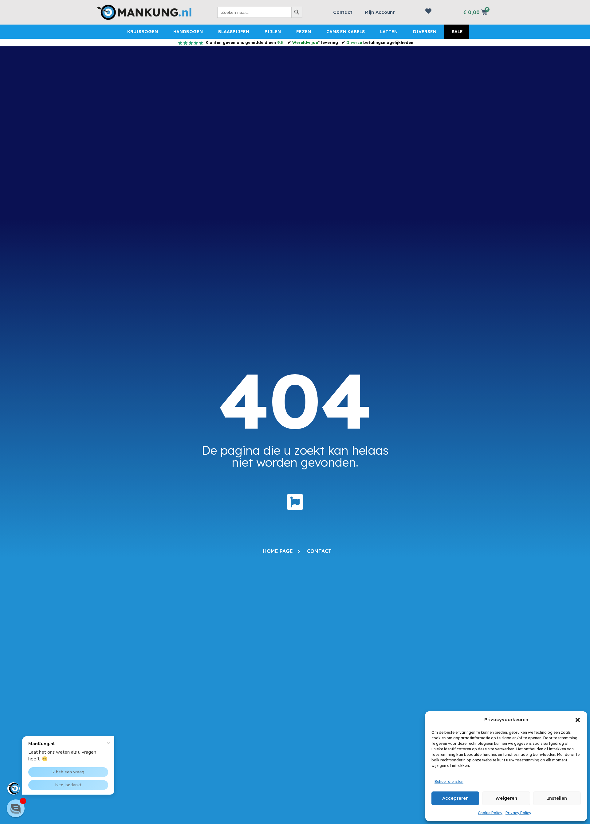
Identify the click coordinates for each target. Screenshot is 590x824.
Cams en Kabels (345, 31)
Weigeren (506, 798)
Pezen (303, 31)
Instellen (557, 798)
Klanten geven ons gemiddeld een (243, 42)
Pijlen (273, 31)
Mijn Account (380, 12)
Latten (389, 31)
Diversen (424, 31)
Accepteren (455, 798)
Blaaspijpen (233, 31)
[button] (578, 720)
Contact (342, 12)
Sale (457, 31)
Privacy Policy (518, 812)
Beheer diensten (449, 781)
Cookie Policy (490, 812)
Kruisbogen (142, 31)
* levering (315, 42)
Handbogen (188, 31)
